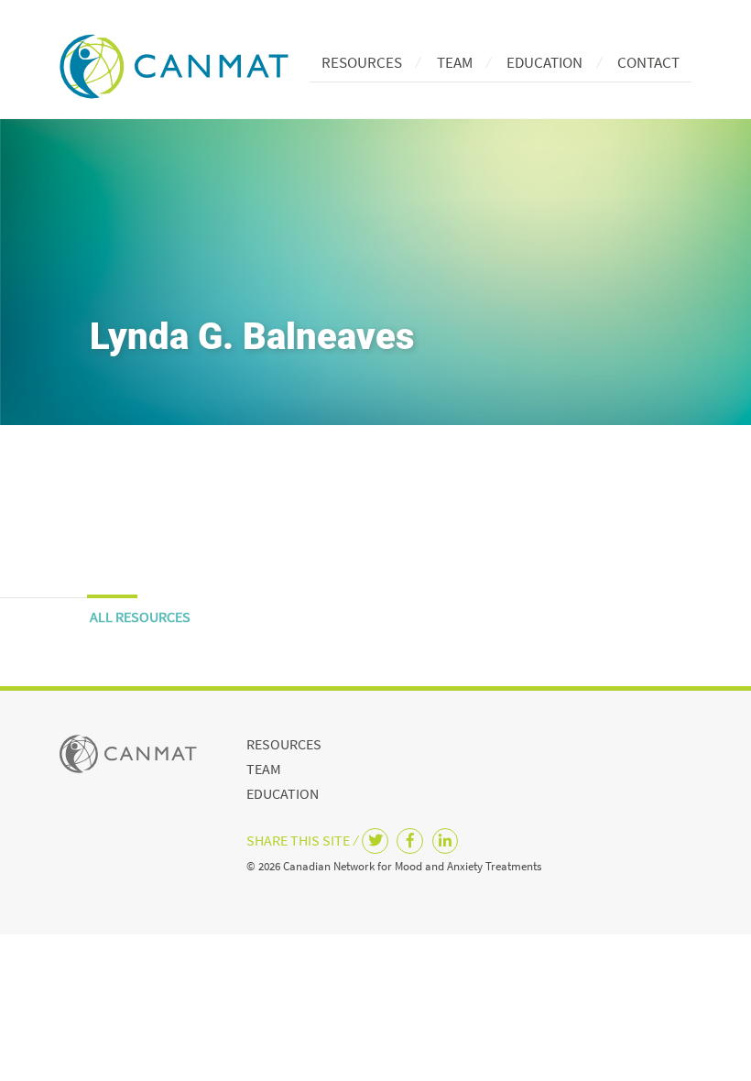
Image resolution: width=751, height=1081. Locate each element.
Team (455, 62)
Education (544, 62)
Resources (361, 62)
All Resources (140, 616)
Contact (648, 62)
